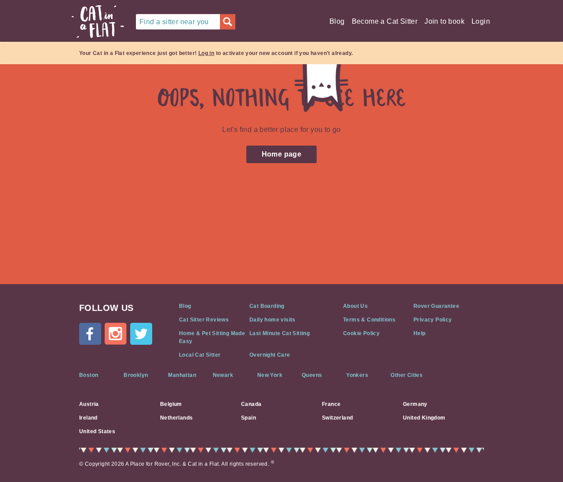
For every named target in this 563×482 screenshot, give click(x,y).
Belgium (171, 404)
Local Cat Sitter (199, 355)
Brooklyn (136, 375)
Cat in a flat (97, 21)
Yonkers (357, 375)
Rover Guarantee (436, 306)
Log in (206, 53)
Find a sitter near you (174, 22)
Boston (88, 375)
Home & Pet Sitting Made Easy (212, 337)
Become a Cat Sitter (385, 21)
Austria (89, 404)
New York (269, 375)
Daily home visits (272, 320)
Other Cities (407, 375)
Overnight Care (269, 355)
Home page (282, 154)
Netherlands (176, 418)
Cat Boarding (267, 306)
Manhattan (182, 375)
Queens (312, 375)
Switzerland (337, 418)
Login (481, 21)
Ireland (88, 418)
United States (97, 431)
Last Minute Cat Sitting (279, 333)
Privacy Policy (432, 320)
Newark (223, 375)
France (331, 404)
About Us (355, 306)
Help (419, 333)
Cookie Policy (361, 333)
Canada (251, 404)
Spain (248, 418)
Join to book (444, 21)
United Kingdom (424, 418)
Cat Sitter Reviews (204, 320)
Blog (337, 21)
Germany (415, 404)
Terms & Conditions (369, 320)
